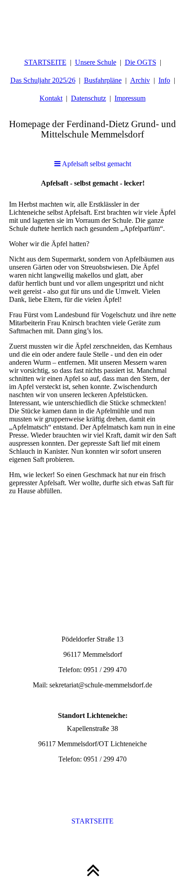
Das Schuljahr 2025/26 (42, 80)
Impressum (130, 98)
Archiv (140, 80)
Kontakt (51, 98)
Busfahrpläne (103, 80)
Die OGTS (140, 62)
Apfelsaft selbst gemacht (96, 164)
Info (164, 80)
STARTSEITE (45, 62)
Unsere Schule (95, 62)
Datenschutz (88, 98)
